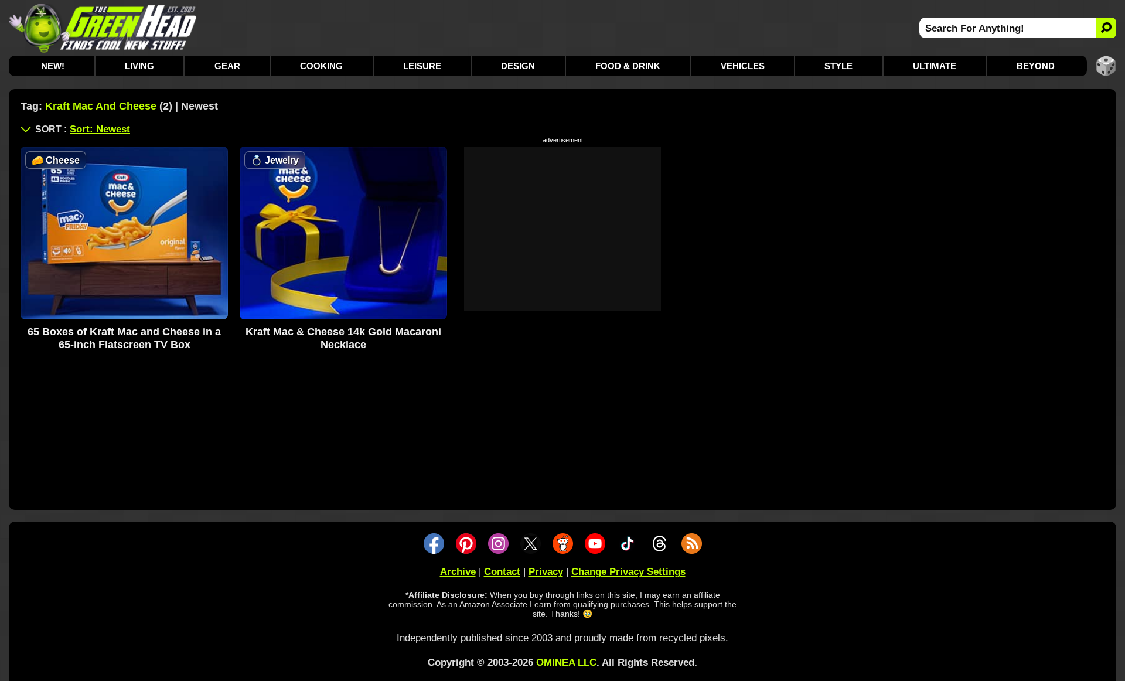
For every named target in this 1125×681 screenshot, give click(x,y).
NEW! (52, 66)
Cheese (56, 160)
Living (139, 66)
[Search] (1106, 28)
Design (518, 66)
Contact (502, 571)
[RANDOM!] (1106, 66)
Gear (227, 66)
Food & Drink (627, 66)
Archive (458, 571)
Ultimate (934, 66)
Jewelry (275, 160)
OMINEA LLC (566, 662)
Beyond (1036, 66)
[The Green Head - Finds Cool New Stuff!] (103, 28)
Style (838, 66)
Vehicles (743, 66)
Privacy (546, 571)
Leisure (422, 66)
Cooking (321, 66)
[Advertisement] (562, 229)
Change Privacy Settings (628, 571)
